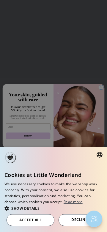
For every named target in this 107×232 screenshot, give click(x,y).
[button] (53, 208)
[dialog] (53, 189)
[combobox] (100, 155)
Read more (73, 201)
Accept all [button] (30, 219)
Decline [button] (79, 219)
